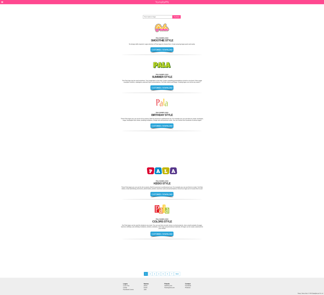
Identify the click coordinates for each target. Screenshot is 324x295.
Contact (188, 284)
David (145, 287)
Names (146, 284)
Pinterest (187, 287)
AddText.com (168, 285)
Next (177, 274)
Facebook (188, 285)
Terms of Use (304, 293)
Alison (145, 285)
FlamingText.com (169, 287)
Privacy (299, 293)
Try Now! (176, 17)
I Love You (126, 285)
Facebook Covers (128, 289)
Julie (145, 289)
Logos (125, 284)
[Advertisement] (162, 8)
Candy (125, 287)
